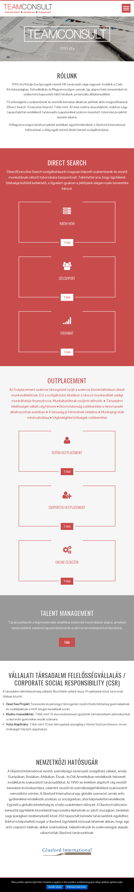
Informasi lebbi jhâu (76, 887)
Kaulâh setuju (54, 887)
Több (67, 242)
